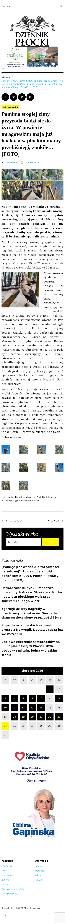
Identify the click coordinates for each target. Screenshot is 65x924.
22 (49, 716)
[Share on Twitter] (13, 97)
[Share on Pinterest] (30, 97)
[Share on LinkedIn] (22, 97)
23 (59, 716)
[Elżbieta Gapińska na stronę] (32, 837)
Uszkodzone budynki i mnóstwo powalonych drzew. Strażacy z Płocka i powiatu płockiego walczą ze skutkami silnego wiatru (32, 594)
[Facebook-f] (5, 915)
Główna (6, 77)
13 (32, 707)
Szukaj (50, 542)
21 (41, 716)
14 (41, 707)
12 (23, 707)
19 (23, 716)
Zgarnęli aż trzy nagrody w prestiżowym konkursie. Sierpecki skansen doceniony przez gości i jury (32, 613)
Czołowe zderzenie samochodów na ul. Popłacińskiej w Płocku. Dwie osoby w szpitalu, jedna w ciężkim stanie (31, 648)
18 (14, 716)
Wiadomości (10, 107)
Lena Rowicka (11, 162)
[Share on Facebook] (5, 97)
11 (14, 707)
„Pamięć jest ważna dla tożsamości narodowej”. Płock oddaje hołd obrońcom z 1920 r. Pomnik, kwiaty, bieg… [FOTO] (30, 573)
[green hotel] (32, 48)
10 (5, 707)
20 (32, 716)
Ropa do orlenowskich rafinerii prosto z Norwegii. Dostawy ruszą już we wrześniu (32, 629)
